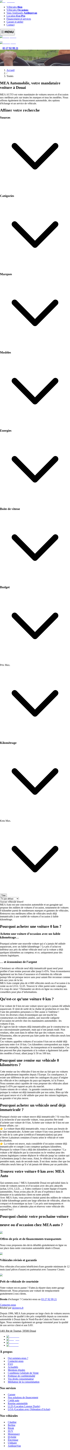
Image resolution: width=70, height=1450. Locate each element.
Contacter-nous (15, 1361)
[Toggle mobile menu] (7, 32)
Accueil (10, 70)
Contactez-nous (8, 1304)
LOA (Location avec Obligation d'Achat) (29, 1409)
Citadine (12, 1422)
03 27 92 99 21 (49, 1299)
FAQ (10, 1364)
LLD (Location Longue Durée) (24, 1406)
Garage (11, 1394)
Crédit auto (13, 1400)
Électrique (13, 1439)
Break (11, 1428)
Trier (3, 895)
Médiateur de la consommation (23, 1381)
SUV (10, 1431)
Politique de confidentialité (21, 1375)
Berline (11, 1425)
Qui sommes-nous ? (18, 1358)
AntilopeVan (14, 1445)
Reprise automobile (18, 1403)
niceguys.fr (17, 1307)
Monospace (14, 1434)
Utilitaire (12, 1442)
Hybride (12, 1437)
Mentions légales (16, 1370)
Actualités (13, 1367)
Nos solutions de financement (23, 1397)
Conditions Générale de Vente (23, 1373)
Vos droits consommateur (21, 1378)
